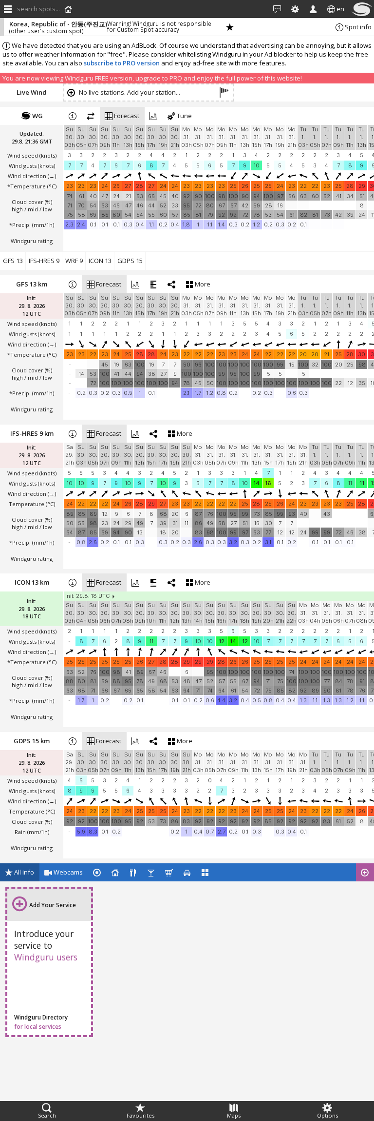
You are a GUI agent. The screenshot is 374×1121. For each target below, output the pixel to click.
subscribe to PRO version (122, 63)
